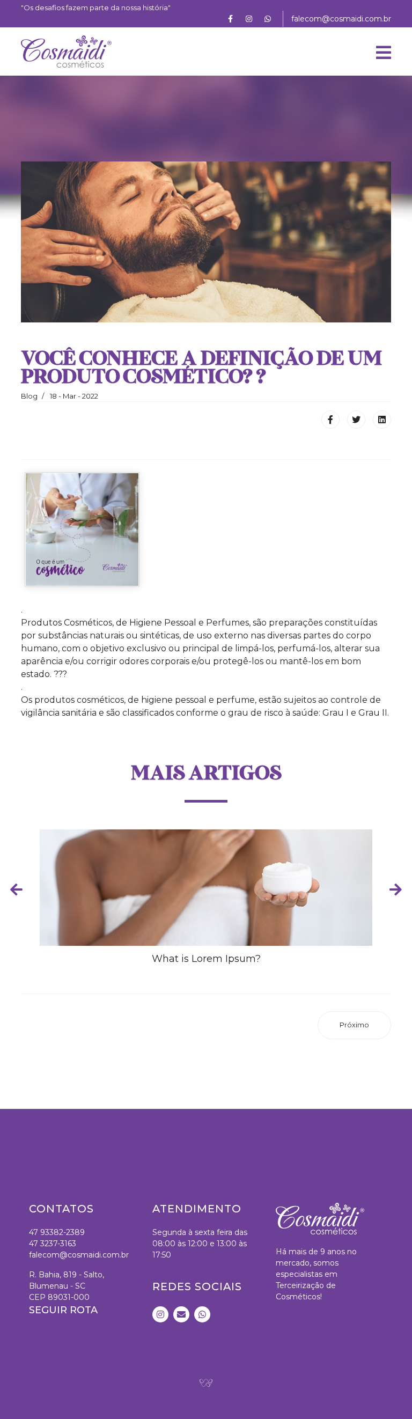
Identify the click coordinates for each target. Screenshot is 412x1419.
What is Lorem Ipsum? (206, 959)
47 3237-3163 (52, 1243)
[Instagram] (249, 19)
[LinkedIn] (382, 419)
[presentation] (16, 889)
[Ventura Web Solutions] (206, 1383)
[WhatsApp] (267, 19)
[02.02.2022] (82, 529)
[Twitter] (356, 419)
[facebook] (230, 19)
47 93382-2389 (57, 1232)
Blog (29, 396)
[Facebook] (330, 419)
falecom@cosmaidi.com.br (341, 19)
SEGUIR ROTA (64, 1310)
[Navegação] (383, 51)
